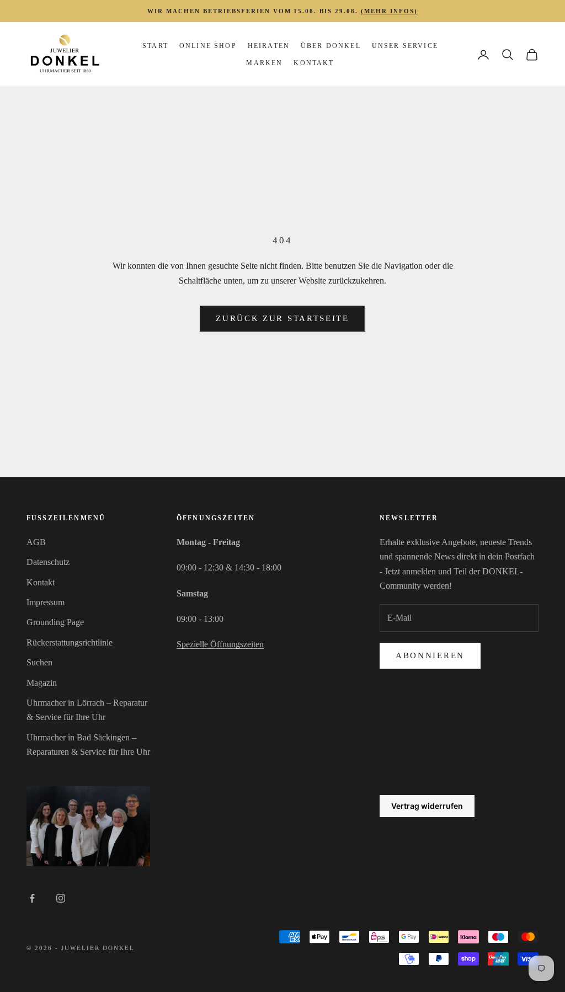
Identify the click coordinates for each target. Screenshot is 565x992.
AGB (36, 542)
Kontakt (314, 63)
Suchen (39, 662)
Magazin (41, 682)
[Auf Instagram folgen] (60, 898)
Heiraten (269, 46)
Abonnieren (430, 655)
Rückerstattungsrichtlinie (69, 642)
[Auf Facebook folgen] (32, 898)
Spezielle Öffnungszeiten (220, 644)
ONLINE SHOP (208, 46)
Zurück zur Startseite (282, 318)
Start (155, 46)
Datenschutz (48, 562)
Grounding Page (55, 622)
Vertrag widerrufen (427, 805)
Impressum (45, 602)
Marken (264, 63)
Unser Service (405, 46)
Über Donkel (331, 46)
